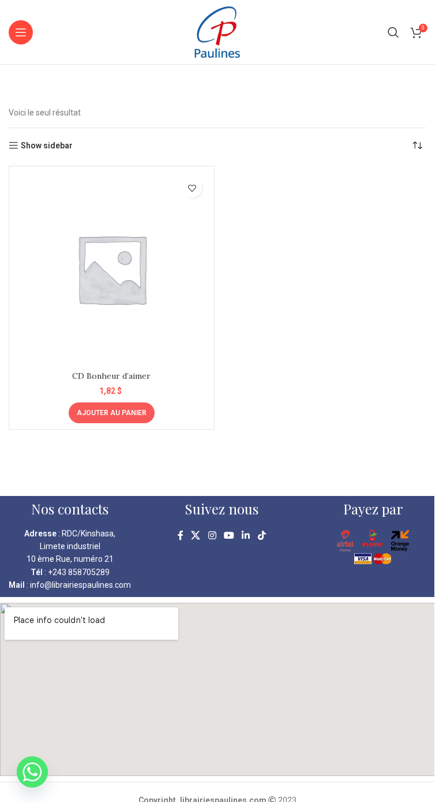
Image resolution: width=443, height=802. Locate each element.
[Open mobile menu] (21, 32)
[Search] (393, 32)
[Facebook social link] (180, 536)
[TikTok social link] (261, 536)
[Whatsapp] (32, 772)
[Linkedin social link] (246, 536)
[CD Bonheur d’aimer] (111, 268)
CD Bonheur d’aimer (111, 376)
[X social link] (195, 536)
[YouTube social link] (229, 536)
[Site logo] (217, 31)
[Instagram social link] (212, 536)
